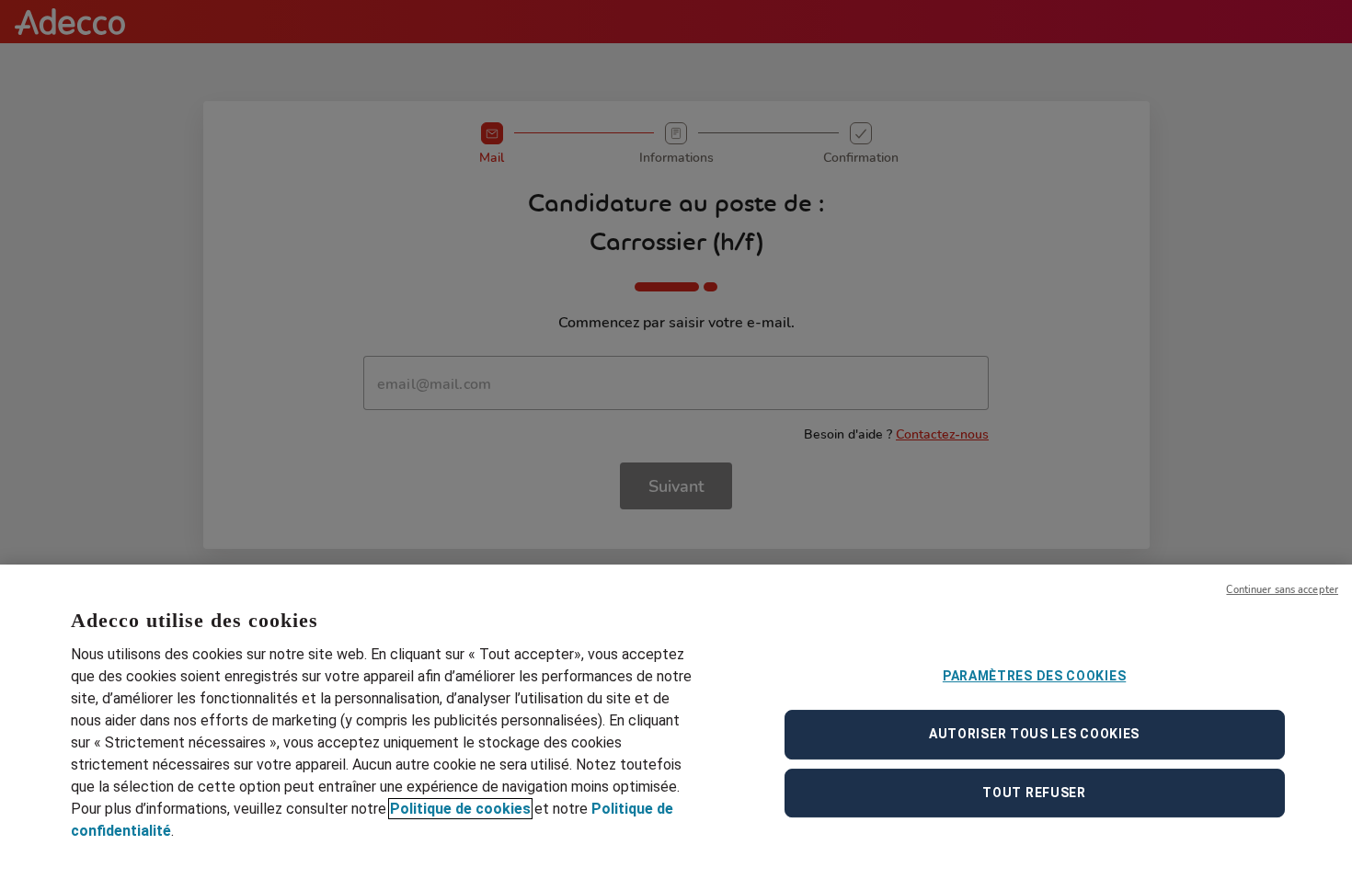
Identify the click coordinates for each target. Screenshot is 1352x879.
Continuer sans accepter (1282, 590)
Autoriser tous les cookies (1034, 733)
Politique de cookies (460, 808)
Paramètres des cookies (1034, 675)
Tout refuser (1033, 792)
